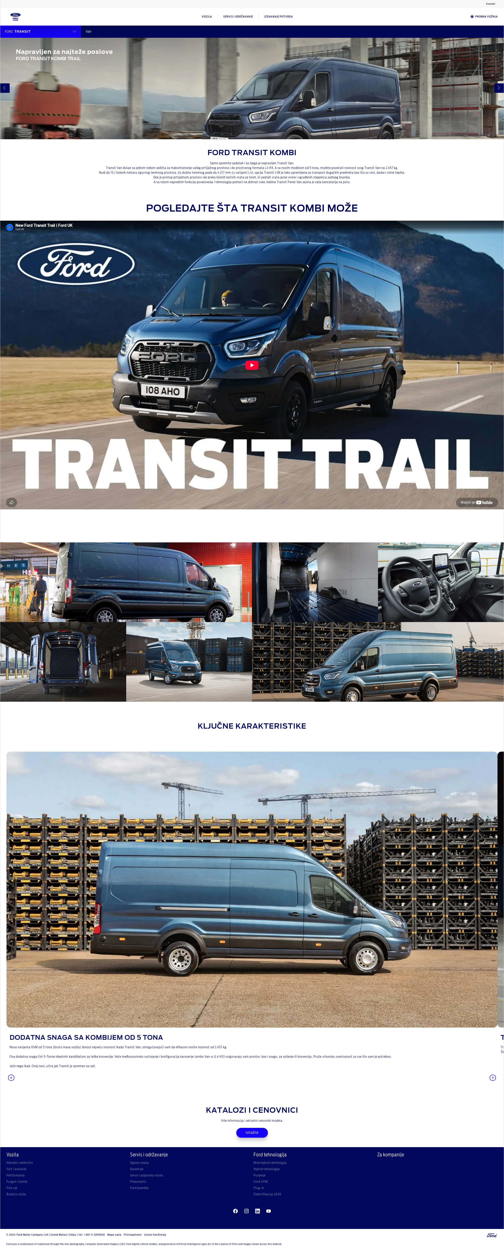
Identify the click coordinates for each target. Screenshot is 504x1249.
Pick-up (11, 1188)
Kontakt (490, 4)
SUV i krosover (16, 1169)
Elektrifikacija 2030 (267, 1194)
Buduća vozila (16, 1194)
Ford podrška (139, 1188)
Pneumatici (138, 1181)
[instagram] (246, 1211)
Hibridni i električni (19, 1162)
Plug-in (259, 1188)
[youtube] (268, 1211)
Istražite (252, 1133)
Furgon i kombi (17, 1181)
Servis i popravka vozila (146, 1175)
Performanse (15, 1175)
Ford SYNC (261, 1181)
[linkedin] (257, 1211)
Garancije (136, 1169)
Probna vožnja (486, 16)
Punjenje (260, 1175)
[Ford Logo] (15, 17)
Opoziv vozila (139, 1162)
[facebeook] (235, 1211)
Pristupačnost (133, 1234)
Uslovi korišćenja (155, 1234)
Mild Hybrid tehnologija (270, 1162)
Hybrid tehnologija (267, 1169)
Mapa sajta (114, 1234)
